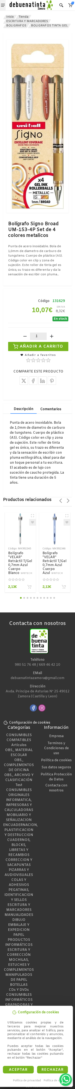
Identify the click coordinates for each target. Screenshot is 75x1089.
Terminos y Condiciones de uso (56, 748)
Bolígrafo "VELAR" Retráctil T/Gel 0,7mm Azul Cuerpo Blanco (20, 563)
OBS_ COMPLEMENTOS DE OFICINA (19, 765)
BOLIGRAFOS (16, 26)
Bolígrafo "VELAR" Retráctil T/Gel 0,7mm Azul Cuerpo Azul (54, 563)
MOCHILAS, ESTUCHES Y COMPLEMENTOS (19, 965)
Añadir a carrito (41, 346)
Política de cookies (56, 1080)
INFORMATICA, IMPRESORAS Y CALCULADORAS (18, 805)
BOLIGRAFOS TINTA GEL (49, 26)
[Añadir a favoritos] (32, 522)
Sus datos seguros (56, 767)
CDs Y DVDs (19, 990)
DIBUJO (18, 920)
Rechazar (52, 1070)
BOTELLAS (19, 985)
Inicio (10, 17)
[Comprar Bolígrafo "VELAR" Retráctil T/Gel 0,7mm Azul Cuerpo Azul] (64, 587)
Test (18, 785)
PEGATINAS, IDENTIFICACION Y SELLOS (18, 895)
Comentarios (50, 409)
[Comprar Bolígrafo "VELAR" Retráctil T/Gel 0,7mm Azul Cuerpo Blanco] (29, 587)
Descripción (23, 409)
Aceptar (18, 1070)
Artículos (18, 745)
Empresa (56, 736)
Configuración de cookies (29, 722)
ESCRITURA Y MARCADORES (27, 21)
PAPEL (18, 935)
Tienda (23, 17)
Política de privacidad (27, 1080)
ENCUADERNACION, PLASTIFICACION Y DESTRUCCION (20, 830)
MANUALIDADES (19, 915)
